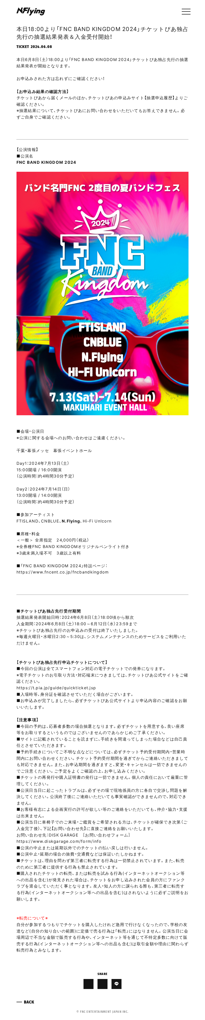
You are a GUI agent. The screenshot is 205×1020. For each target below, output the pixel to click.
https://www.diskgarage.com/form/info (59, 841)
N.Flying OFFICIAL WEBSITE (30, 12)
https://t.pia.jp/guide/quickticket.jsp (56, 687)
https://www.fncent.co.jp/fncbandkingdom (62, 572)
